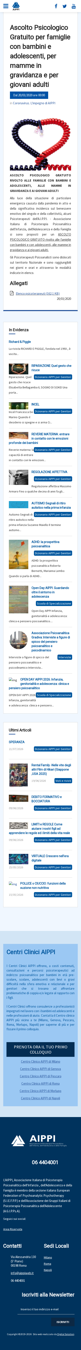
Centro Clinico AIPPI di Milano (40, 1061)
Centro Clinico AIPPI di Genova (40, 1069)
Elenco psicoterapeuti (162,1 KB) (38, 293)
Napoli (48, 1270)
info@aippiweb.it (22, 1273)
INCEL (35, 404)
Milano (48, 1257)
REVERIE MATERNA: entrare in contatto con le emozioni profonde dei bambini (39, 438)
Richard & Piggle (20, 341)
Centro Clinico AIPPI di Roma (40, 1083)
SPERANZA (17, 742)
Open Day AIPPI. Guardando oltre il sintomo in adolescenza (50, 592)
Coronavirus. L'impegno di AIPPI (34, 103)
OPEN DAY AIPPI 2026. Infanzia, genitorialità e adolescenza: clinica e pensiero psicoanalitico (39, 684)
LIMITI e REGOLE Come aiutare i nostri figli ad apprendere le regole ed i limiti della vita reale (39, 829)
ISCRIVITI (63, 1322)
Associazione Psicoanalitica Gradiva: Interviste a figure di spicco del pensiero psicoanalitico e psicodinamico (51, 641)
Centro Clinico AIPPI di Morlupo (40, 1091)
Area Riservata (12, 1229)
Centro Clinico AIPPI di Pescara (40, 1076)
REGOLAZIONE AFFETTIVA (49, 472)
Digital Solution (65, 1334)
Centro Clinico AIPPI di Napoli (40, 1098)
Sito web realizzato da (45, 1334)
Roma (47, 1264)
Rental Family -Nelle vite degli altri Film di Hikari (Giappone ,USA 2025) (51, 769)
